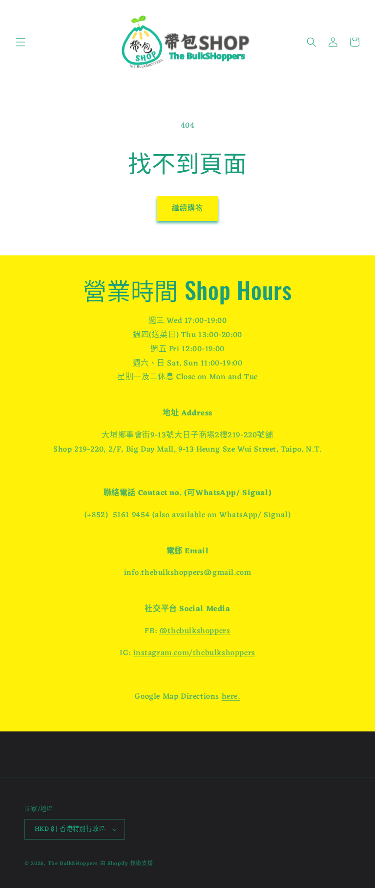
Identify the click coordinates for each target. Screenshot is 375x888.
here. (231, 697)
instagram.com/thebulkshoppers (194, 653)
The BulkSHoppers (73, 863)
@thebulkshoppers (194, 631)
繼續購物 (187, 208)
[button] (20, 42)
